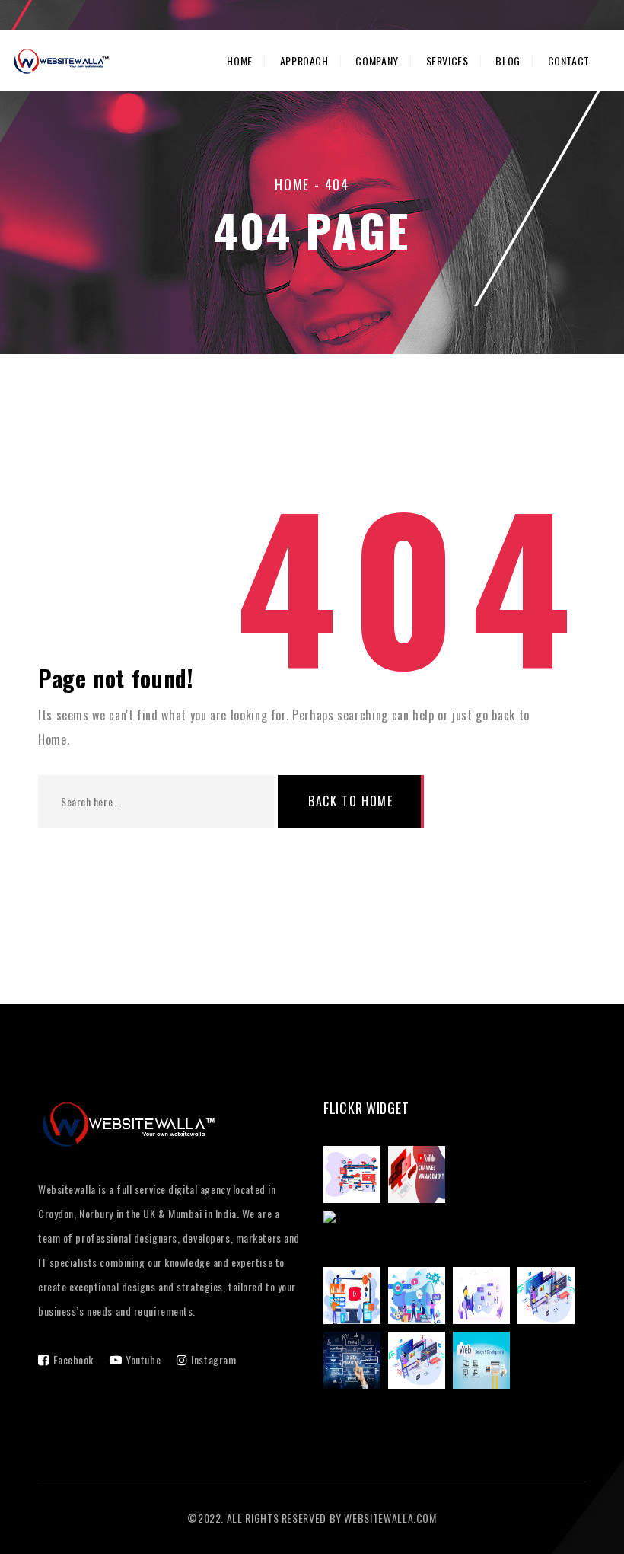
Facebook (73, 1359)
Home (240, 61)
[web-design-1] (420, 1363)
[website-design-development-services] (549, 1298)
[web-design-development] (485, 1363)
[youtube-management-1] (355, 1177)
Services (447, 61)
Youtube (143, 1359)
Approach (304, 61)
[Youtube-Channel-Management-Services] (355, 1298)
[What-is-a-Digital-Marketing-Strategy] (420, 1298)
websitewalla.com (390, 1518)
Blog (508, 61)
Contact (569, 61)
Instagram (213, 1359)
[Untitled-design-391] (355, 1363)
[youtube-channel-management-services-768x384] (420, 1177)
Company (376, 61)
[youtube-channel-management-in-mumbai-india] (454, 1237)
